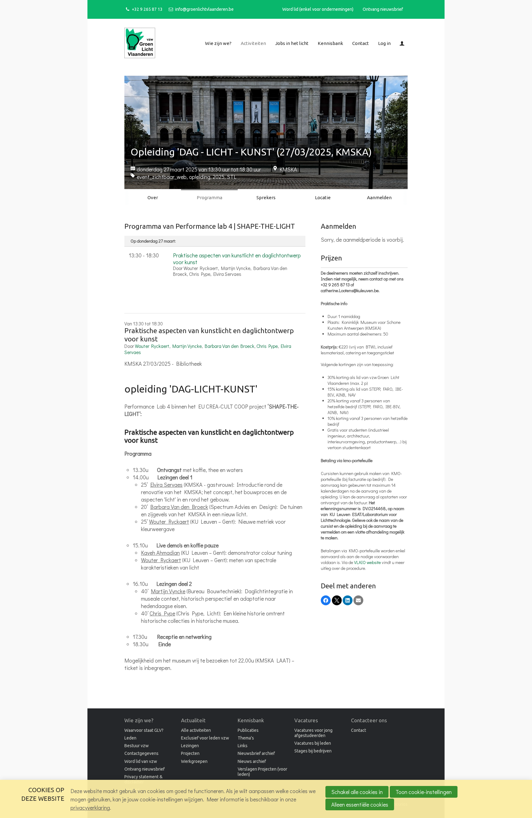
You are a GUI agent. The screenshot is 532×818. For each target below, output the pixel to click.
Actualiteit (193, 720)
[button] (326, 600)
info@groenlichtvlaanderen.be (204, 9)
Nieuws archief (252, 761)
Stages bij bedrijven (313, 750)
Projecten (190, 753)
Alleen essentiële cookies (359, 804)
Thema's (246, 737)
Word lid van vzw (140, 761)
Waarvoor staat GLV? (143, 730)
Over (152, 197)
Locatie (323, 197)
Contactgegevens (141, 753)
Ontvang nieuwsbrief (383, 9)
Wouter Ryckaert (152, 346)
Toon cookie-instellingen (424, 792)
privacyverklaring (90, 807)
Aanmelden (379, 197)
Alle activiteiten (196, 730)
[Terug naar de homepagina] (139, 44)
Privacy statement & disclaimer (143, 779)
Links (243, 745)
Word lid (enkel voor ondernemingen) (317, 9)
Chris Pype (267, 346)
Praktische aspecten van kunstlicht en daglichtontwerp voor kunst (237, 259)
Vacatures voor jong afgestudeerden (313, 733)
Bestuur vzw (136, 745)
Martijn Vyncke (187, 346)
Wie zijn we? (218, 43)
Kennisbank (330, 43)
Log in (384, 43)
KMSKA (288, 169)
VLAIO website (367, 562)
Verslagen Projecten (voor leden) (262, 772)
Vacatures (306, 720)
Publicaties (248, 730)
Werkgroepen (194, 761)
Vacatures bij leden (312, 743)
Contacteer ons (369, 720)
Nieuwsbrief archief (256, 753)
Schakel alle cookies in (357, 792)
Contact (360, 43)
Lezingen (190, 745)
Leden (130, 737)
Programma (209, 197)
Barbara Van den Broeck (229, 346)
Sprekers (266, 197)
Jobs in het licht (291, 43)
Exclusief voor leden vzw (205, 737)
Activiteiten (253, 43)
